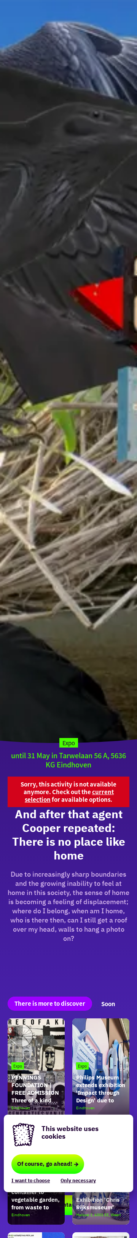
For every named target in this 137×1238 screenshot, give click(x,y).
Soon (108, 1004)
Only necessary (78, 1180)
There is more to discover (49, 1003)
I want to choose (30, 1180)
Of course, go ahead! (44, 1163)
